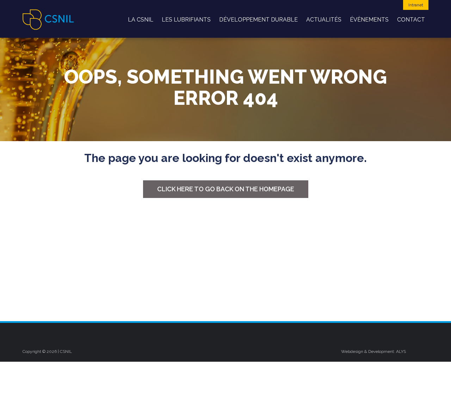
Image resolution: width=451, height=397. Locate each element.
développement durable (258, 19)
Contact (411, 19)
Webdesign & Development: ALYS (373, 351)
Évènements (369, 19)
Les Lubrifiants (186, 19)
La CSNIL (140, 19)
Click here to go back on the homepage (225, 189)
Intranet (415, 4)
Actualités (323, 19)
